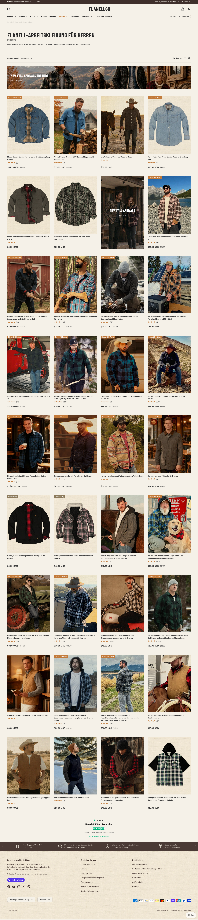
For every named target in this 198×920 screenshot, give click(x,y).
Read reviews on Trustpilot (99, 836)
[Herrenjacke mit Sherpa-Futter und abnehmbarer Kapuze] (75, 524)
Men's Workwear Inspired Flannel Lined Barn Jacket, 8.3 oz (28, 238)
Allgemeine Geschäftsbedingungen (181, 910)
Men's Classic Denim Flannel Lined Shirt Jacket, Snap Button (28, 158)
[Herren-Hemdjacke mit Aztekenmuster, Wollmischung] (122, 444)
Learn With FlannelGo (104, 16)
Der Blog (84, 869)
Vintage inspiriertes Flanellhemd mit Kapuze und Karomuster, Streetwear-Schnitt (167, 799)
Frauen (22, 16)
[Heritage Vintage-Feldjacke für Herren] (169, 444)
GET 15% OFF (16, 80)
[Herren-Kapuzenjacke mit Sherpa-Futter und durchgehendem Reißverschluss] (122, 524)
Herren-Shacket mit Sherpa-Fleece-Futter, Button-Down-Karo (27, 477)
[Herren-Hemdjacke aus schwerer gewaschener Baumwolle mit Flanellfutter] (122, 284)
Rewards (135, 886)
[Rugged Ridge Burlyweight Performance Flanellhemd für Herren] (75, 284)
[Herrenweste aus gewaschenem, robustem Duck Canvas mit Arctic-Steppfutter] (122, 765)
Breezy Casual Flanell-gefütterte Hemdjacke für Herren (26, 557)
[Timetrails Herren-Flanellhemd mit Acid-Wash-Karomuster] (75, 205)
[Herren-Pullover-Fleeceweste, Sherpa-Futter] (75, 765)
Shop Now (122, 215)
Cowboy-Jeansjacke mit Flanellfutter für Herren (73, 476)
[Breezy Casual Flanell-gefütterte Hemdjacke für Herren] (28, 524)
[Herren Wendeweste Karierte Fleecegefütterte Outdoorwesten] (169, 683)
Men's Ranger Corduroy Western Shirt (116, 157)
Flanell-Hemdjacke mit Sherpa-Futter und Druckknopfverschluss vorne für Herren (117, 636)
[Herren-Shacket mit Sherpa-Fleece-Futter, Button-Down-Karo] (28, 444)
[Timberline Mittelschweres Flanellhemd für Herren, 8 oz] (169, 205)
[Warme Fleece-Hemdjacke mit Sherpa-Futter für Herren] (169, 364)
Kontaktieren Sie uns (140, 873)
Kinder (33, 16)
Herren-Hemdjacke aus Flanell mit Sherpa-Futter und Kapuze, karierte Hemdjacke (28, 636)
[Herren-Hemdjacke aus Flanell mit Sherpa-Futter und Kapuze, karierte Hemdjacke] (28, 603)
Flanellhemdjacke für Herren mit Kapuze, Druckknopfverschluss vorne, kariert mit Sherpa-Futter (73, 717)
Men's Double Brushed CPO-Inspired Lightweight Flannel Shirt (74, 158)
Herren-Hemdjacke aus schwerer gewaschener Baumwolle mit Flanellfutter (119, 317)
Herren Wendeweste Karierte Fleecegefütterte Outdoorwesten (166, 716)
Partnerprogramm (87, 882)
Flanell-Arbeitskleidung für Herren (24, 22)
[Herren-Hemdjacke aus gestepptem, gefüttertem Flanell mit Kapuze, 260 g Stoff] (169, 284)
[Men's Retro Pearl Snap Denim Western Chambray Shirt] (169, 125)
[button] (189, 8)
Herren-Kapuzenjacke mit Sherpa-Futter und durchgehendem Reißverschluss (118, 557)
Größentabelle (137, 882)
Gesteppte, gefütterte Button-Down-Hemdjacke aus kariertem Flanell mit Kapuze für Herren (74, 636)
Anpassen (86, 16)
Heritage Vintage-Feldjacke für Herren (163, 476)
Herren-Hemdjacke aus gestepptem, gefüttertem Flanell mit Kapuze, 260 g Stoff (167, 317)
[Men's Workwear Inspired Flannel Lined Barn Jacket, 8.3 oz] (28, 205)
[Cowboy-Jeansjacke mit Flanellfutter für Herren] (75, 444)
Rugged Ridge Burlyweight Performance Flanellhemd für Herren (75, 317)
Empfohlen (74, 16)
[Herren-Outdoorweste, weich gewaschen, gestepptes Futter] (28, 765)
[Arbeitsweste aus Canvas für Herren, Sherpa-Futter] (28, 683)
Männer (10, 16)
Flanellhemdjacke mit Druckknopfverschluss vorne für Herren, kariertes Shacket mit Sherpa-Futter (168, 636)
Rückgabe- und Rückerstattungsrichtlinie (147, 869)
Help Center (136, 878)
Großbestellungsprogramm (91, 891)
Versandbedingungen (140, 864)
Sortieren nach (13, 58)
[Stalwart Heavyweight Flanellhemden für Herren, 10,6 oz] (28, 364)
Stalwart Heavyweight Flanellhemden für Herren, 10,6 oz (28, 397)
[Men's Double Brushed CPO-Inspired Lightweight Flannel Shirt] (75, 125)
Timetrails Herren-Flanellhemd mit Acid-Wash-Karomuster (72, 238)
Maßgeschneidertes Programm (92, 878)
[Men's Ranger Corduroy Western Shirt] (122, 125)
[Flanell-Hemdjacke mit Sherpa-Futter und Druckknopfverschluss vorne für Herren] (122, 603)
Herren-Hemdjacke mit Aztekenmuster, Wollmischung (122, 476)
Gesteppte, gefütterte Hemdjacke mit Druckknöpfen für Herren (121, 397)
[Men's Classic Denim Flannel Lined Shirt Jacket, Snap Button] (28, 125)
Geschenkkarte (86, 873)
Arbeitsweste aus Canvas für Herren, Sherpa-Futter (27, 715)
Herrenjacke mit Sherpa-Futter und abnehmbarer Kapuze (73, 557)
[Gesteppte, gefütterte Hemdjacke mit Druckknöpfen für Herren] (122, 364)
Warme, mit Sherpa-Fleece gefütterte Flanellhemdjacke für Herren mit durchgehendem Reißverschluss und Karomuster (120, 717)
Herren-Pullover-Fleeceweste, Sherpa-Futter (71, 797)
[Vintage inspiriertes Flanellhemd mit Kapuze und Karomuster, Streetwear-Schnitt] (169, 765)
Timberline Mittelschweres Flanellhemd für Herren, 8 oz (168, 238)
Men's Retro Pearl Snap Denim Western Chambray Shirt (168, 158)
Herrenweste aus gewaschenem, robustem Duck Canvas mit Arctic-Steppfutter (120, 799)
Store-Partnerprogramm (90, 886)
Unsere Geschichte (88, 864)
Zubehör (52, 16)
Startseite (10, 22)
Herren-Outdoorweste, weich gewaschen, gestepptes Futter (28, 799)
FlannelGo (14, 910)
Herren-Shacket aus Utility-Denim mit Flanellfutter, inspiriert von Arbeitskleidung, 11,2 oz (27, 317)
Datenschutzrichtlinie (162, 910)
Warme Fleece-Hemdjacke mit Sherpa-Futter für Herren (166, 397)
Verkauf (62, 16)
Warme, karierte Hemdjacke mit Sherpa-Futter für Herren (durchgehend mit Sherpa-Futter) (73, 397)
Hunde (44, 16)
